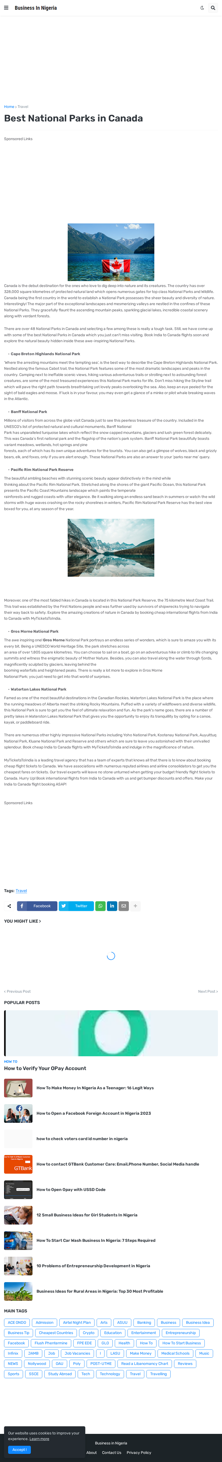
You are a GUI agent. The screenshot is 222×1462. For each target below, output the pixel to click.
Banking (144, 1322)
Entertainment (143, 1333)
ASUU (122, 1322)
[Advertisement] (111, 60)
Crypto (88, 1333)
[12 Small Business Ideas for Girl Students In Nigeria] (18, 1215)
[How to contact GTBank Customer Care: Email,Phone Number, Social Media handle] (18, 1164)
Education (113, 1333)
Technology (110, 1374)
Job (51, 1353)
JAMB (33, 1353)
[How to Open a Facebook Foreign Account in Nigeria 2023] (18, 1113)
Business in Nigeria (111, 1443)
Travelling (158, 1374)
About (91, 1452)
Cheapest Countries (56, 1333)
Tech (85, 1374)
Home (9, 107)
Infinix (13, 1353)
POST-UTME (101, 1363)
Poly (77, 1363)
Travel (23, 107)
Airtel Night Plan (77, 1322)
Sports (13, 1374)
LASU (115, 1353)
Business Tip (18, 1333)
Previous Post (19, 992)
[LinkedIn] (112, 906)
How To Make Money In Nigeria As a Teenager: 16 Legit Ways (95, 1087)
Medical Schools (175, 1353)
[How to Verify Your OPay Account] (111, 1033)
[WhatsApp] (100, 906)
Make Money (141, 1353)
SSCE (33, 1374)
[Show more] (135, 906)
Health (124, 1343)
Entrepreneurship (181, 1333)
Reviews (185, 1363)
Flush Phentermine (51, 1343)
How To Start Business (181, 1343)
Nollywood (37, 1363)
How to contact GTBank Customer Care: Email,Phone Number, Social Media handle (118, 1164)
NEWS (13, 1363)
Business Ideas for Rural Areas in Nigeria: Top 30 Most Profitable (100, 1291)
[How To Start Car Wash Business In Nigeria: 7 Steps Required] (18, 1240)
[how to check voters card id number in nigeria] (18, 1139)
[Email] (124, 906)
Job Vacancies (77, 1353)
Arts (103, 1322)
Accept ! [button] (19, 1449)
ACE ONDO (17, 1322)
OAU (59, 1363)
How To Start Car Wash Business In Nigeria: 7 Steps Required (96, 1240)
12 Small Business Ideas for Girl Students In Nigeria (87, 1215)
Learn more (39, 1439)
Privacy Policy (139, 1452)
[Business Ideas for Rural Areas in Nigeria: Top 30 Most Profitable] (18, 1291)
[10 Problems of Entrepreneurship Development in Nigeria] (18, 1266)
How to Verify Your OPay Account (45, 1068)
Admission (44, 1322)
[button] (6, 8)
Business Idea (198, 1322)
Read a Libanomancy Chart (144, 1363)
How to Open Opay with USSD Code (71, 1189)
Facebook (16, 1343)
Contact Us (111, 1452)
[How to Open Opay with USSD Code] (18, 1189)
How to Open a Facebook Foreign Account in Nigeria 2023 (94, 1113)
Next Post (206, 992)
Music (204, 1353)
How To (146, 1343)
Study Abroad (60, 1374)
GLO (105, 1343)
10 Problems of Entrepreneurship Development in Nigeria (93, 1265)
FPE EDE (84, 1343)
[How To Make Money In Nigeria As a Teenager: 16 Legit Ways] (18, 1088)
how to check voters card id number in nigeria (82, 1138)
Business (168, 1322)
